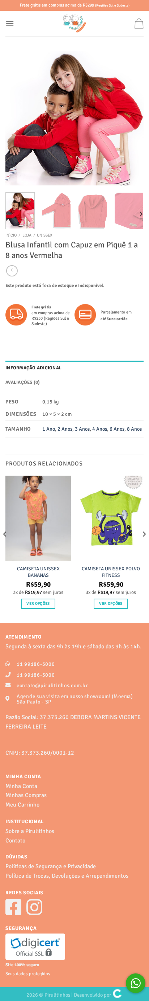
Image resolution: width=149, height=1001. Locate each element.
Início (11, 235)
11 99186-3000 (36, 664)
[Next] (131, 118)
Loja (26, 235)
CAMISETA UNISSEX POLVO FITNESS (111, 572)
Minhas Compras (26, 795)
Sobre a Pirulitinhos (29, 831)
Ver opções (38, 603)
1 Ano (48, 429)
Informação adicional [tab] (33, 368)
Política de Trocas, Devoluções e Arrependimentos (66, 875)
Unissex (44, 235)
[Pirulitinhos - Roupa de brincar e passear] (74, 23)
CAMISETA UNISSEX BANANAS (38, 572)
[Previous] (17, 118)
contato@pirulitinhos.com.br (52, 685)
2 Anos (65, 429)
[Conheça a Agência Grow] (117, 995)
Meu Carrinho (22, 804)
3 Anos (82, 429)
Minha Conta (21, 786)
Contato (15, 840)
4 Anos (99, 429)
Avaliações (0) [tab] (22, 382)
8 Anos (134, 429)
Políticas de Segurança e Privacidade (50, 866)
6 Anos (117, 429)
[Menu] (9, 23)
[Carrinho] (139, 23)
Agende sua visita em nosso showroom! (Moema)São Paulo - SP (75, 699)
